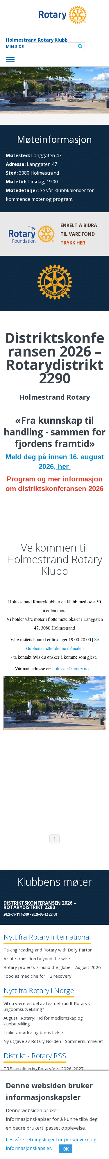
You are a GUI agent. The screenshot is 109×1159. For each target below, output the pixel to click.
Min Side (15, 47)
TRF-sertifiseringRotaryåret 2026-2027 (43, 1068)
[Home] (46, 15)
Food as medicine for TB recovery (37, 976)
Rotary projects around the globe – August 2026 (52, 967)
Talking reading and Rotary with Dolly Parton (47, 950)
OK (66, 1149)
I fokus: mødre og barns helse (33, 1032)
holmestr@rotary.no (70, 668)
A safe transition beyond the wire (36, 958)
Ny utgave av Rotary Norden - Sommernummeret (53, 1041)
